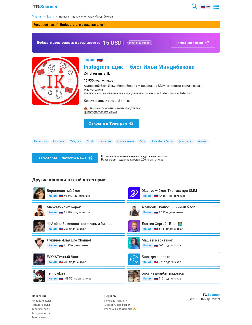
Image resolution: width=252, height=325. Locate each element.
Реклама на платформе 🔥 (120, 308)
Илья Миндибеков (162, 141)
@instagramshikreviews (100, 112)
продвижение (125, 141)
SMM (90, 141)
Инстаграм (40, 141)
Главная (37, 16)
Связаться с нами (189, 43)
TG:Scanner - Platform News (61, 158)
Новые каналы (41, 304)
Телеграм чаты (41, 313)
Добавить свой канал (117, 304)
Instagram (59, 141)
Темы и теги (39, 317)
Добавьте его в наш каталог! (82, 25)
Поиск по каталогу (115, 300)
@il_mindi (124, 101)
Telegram (75, 141)
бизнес (202, 141)
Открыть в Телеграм (108, 123)
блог (142, 141)
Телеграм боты (41, 308)
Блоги (50, 16)
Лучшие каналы (41, 300)
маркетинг (105, 141)
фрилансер (185, 141)
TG (45, 6)
